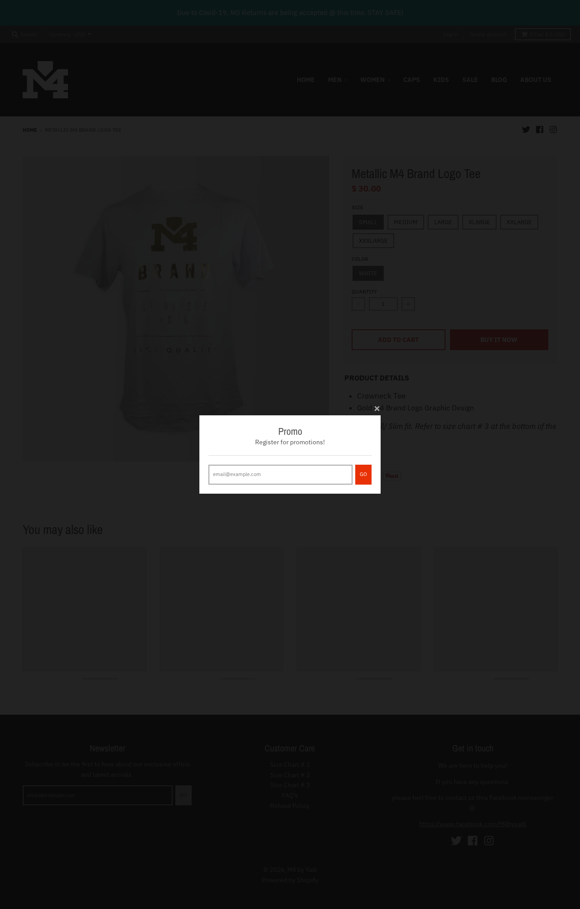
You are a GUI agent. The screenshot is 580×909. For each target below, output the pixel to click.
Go (363, 474)
